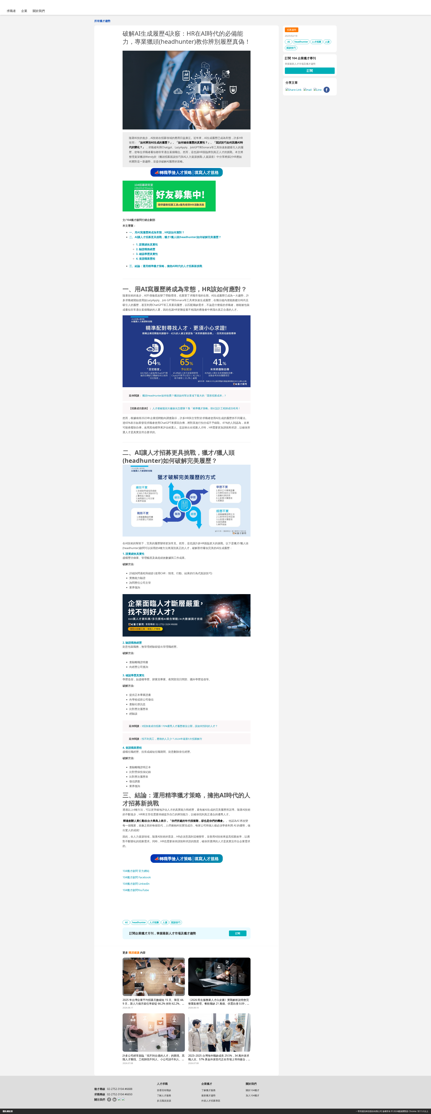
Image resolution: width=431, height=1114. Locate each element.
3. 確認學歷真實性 (147, 254)
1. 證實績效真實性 (147, 244)
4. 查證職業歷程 (145, 258)
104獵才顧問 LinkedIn (136, 884)
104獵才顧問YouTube (136, 890)
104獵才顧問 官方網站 (136, 871)
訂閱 (310, 71)
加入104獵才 (252, 1095)
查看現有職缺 (164, 1090)
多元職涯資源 (164, 1100)
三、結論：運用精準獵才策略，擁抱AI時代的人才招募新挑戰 (165, 266)
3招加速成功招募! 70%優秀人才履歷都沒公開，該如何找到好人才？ (180, 726)
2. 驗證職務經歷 (145, 249)
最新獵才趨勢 (208, 1095)
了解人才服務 (164, 1095)
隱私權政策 (8, 1111)
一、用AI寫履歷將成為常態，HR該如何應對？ (157, 232)
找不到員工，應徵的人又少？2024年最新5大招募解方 (172, 738)
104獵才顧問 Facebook (137, 877)
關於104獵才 (252, 1090)
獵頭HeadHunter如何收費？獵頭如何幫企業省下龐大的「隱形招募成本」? (184, 395)
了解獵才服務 (208, 1090)
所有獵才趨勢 (102, 21)
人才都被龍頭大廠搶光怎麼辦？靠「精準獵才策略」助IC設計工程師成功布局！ (196, 408)
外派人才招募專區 (210, 1100)
